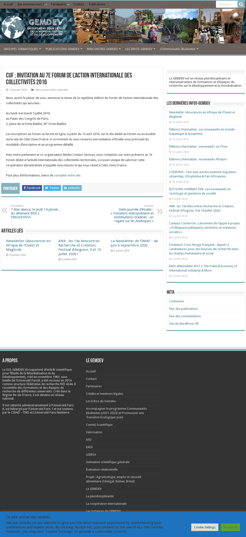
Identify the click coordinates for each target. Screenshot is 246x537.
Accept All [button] (230, 527)
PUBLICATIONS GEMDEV (62, 49)
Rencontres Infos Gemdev (52, 89)
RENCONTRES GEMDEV (102, 49)
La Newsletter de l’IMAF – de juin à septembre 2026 (134, 243)
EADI (89, 447)
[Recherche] (241, 4)
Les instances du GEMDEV (103, 511)
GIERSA (91, 454)
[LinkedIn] (207, 4)
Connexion (176, 301)
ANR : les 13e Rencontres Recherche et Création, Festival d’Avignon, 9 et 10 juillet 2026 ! (79, 247)
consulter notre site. (67, 175)
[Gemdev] (123, 27)
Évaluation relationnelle (102, 469)
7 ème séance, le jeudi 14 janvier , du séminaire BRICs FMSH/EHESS (35, 211)
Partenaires (58, 4)
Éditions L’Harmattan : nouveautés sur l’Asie (198, 146)
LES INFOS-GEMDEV (138, 49)
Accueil (8, 4)
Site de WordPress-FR (184, 323)
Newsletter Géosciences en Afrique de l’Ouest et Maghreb (28, 245)
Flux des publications (183, 309)
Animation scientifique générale (107, 462)
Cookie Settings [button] (204, 527)
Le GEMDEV (93, 489)
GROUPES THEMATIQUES (21, 49)
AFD (89, 439)
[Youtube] (212, 4)
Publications (97, 4)
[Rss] (203, 4)
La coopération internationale (106, 503)
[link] (48, 377)
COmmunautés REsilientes (177, 49)
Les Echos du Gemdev (101, 401)
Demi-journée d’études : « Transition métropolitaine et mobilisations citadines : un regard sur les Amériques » (132, 213)
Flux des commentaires (185, 316)
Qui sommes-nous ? (31, 4)
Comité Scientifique (99, 425)
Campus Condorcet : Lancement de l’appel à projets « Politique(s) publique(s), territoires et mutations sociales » (204, 227)
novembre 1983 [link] (48, 377)
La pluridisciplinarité (100, 496)
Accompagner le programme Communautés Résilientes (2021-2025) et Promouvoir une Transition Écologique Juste (116, 413)
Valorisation (94, 432)
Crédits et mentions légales (104, 393)
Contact (79, 4)
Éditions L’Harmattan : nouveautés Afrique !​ (198, 159)
